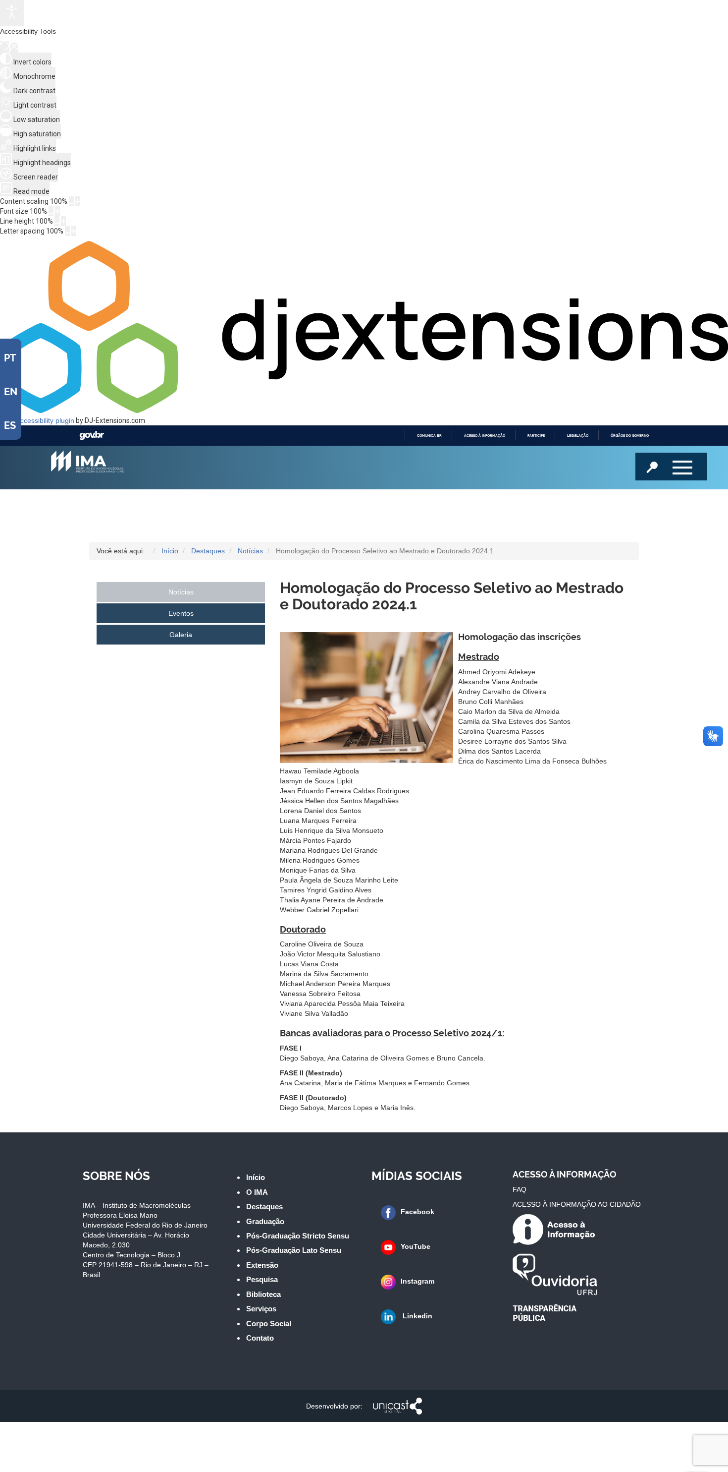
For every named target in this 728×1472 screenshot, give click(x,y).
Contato (260, 1338)
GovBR (91, 435)
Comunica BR (429, 435)
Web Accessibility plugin (37, 420)
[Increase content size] (77, 201)
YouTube (415, 1246)
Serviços (261, 1308)
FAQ (519, 1189)
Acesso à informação (484, 435)
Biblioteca (263, 1294)
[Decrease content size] (71, 201)
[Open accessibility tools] (12, 13)
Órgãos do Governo (630, 435)
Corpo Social (268, 1323)
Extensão (262, 1265)
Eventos (181, 613)
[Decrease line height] (56, 221)
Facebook (417, 1212)
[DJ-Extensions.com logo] (364, 410)
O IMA (257, 1192)
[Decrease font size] (51, 211)
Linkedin (416, 1316)
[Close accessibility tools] (14, 48)
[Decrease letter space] (67, 231)
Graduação (265, 1221)
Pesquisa (262, 1279)
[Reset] (4, 47)
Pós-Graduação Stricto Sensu (297, 1236)
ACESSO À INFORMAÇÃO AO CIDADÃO (577, 1204)
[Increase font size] (57, 211)
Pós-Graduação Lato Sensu (293, 1250)
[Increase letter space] (73, 231)
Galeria (180, 635)
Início (255, 1177)
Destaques (264, 1206)
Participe (536, 435)
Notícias (181, 592)
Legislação (577, 435)
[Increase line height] (63, 221)
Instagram (417, 1281)
